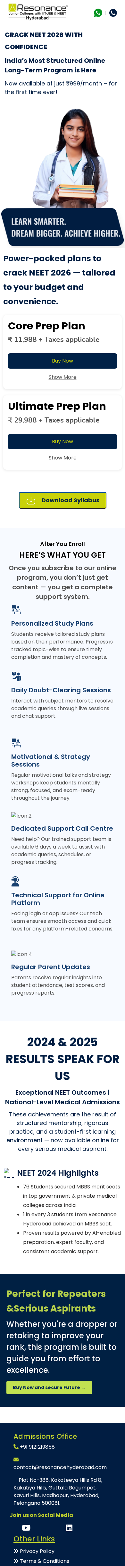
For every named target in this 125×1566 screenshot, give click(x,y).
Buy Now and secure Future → (49, 1387)
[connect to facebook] (16, 1529)
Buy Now (62, 360)
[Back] (116, 1417)
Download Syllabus (69, 500)
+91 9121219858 (37, 1447)
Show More (63, 377)
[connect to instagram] (42, 1529)
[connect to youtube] (27, 1529)
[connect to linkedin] (69, 1529)
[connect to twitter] (56, 1529)
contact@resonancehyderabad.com (60, 1467)
